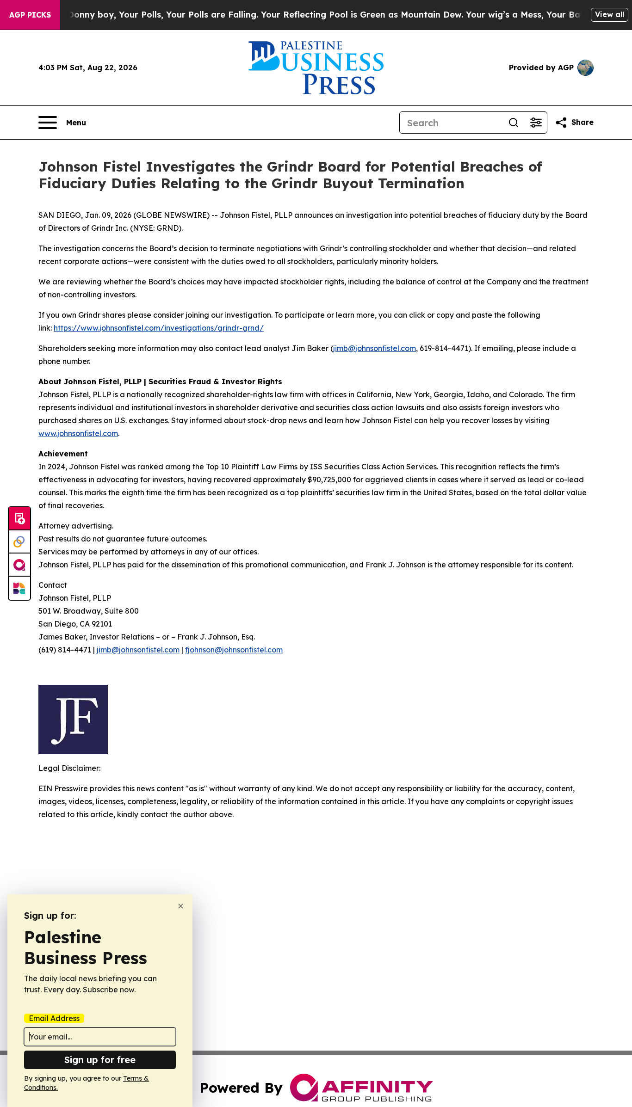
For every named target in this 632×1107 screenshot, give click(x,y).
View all (609, 14)
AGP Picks (30, 14)
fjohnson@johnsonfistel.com (234, 649)
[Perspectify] (19, 542)
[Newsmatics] (19, 588)
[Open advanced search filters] (536, 122)
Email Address (54, 1018)
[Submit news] (19, 518)
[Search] (513, 122)
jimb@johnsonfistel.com (374, 348)
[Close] (180, 906)
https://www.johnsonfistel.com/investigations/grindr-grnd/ (159, 327)
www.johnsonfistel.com (78, 433)
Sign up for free (100, 1059)
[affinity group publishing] (19, 565)
